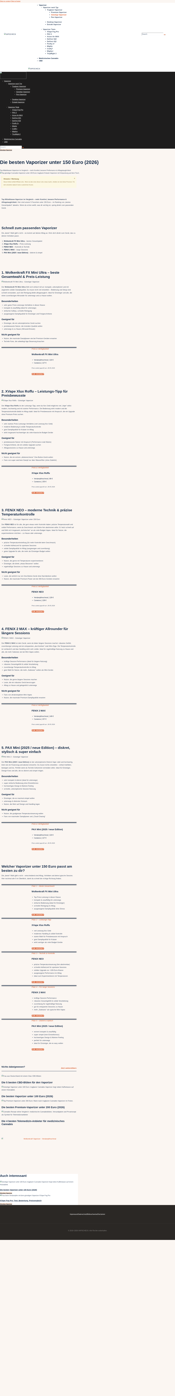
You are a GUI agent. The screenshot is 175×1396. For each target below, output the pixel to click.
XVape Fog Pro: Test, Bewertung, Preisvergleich (21, 1201)
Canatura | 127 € (40, 363)
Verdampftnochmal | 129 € (44, 597)
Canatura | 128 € (40, 600)
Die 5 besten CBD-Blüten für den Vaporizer (27, 1082)
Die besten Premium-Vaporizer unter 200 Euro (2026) (33, 1107)
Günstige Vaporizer (6, 150)
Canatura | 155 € (40, 482)
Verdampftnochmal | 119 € (43, 360)
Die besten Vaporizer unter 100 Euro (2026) (27, 1096)
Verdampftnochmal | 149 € (44, 716)
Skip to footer (15, 1)
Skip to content (5, 1)
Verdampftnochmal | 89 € (43, 479)
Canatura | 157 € (40, 719)
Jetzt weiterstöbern (68, 1068)
